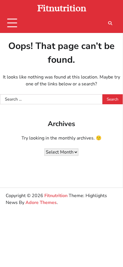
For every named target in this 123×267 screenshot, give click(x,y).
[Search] (110, 23)
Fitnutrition (61, 8)
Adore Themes (41, 202)
